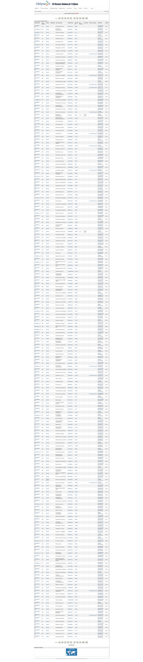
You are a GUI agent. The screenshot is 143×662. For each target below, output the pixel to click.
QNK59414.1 (70, 234)
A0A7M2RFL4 (100, 200)
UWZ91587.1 (70, 424)
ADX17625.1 (37, 353)
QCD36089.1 (70, 479)
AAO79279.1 (70, 525)
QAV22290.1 (37, 491)
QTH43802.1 (70, 259)
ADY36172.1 (37, 479)
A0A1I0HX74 (100, 365)
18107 (76, 593)
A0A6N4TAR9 (100, 240)
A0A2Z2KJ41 (100, 203)
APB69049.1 (37, 59)
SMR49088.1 (70, 41)
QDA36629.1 (37, 476)
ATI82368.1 (37, 563)
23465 (76, 158)
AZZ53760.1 (37, 148)
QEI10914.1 (70, 633)
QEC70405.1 (37, 565)
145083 (76, 53)
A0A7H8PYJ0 (100, 47)
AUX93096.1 (37, 399)
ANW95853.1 (70, 167)
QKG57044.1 (37, 90)
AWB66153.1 (37, 362)
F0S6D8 (99, 390)
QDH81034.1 (37, 463)
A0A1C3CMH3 (101, 59)
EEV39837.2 (37, 292)
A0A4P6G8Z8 (100, 611)
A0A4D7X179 (100, 298)
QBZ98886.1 (37, 587)
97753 (76, 332)
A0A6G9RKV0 (101, 175)
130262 (76, 72)
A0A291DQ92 (100, 338)
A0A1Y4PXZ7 (100, 151)
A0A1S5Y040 (100, 160)
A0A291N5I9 (100, 562)
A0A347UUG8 (101, 599)
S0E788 (99, 396)
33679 (76, 200)
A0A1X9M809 (100, 221)
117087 (76, 259)
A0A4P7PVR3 (101, 587)
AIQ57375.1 (37, 452)
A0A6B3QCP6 (101, 457)
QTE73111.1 (70, 72)
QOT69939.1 (37, 378)
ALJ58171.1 (37, 197)
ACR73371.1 (70, 262)
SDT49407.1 (37, 50)
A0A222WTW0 (101, 215)
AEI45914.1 (37, 415)
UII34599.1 (70, 115)
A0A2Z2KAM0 (101, 313)
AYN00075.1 (37, 142)
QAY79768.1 (37, 611)
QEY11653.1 (37, 633)
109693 (76, 78)
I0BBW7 (99, 512)
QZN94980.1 (70, 136)
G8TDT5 (99, 139)
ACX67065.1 (37, 411)
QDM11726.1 (37, 157)
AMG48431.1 (37, 430)
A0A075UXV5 (100, 44)
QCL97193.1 (37, 460)
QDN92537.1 (37, 301)
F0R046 (99, 479)
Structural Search (54, 8)
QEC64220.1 (37, 454)
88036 (76, 246)
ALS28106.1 (37, 555)
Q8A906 (99, 114)
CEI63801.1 (37, 32)
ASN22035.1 (70, 375)
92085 (76, 531)
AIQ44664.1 (37, 262)
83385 (76, 47)
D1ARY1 (99, 335)
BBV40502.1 (37, 316)
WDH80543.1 (70, 219)
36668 (76, 29)
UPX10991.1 (70, 124)
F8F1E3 (99, 482)
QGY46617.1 (37, 77)
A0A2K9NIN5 (100, 497)
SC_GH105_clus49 (93, 53)
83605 (76, 44)
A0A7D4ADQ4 (101, 90)
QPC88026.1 (70, 176)
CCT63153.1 (37, 350)
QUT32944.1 (70, 158)
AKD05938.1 (37, 347)
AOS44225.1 (70, 130)
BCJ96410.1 (37, 427)
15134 (76, 197)
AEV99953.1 (37, 38)
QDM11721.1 (37, 608)
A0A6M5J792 (100, 439)
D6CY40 (99, 163)
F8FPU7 (99, 414)
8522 (76, 69)
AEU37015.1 (37, 169)
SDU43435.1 (37, 368)
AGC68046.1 (37, 71)
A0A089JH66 (100, 325)
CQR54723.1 (70, 452)
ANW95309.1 (37, 172)
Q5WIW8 (99, 381)
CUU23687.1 (37, 630)
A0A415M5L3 (100, 506)
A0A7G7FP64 (100, 356)
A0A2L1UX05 (100, 120)
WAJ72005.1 (70, 363)
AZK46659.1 (37, 206)
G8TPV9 (99, 38)
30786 (76, 185)
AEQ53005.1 (37, 359)
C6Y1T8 (99, 145)
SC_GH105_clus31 (93, 200)
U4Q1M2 (99, 255)
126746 (76, 271)
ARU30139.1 (37, 531)
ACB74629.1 (70, 161)
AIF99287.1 (37, 323)
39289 (76, 60)
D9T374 (99, 537)
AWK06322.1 (37, 371)
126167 (76, 590)
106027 (76, 75)
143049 (76, 118)
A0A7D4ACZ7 (101, 500)
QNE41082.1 (37, 237)
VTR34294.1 (37, 96)
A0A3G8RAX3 (101, 154)
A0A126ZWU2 (101, 614)
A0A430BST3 (100, 56)
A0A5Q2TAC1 (100, 136)
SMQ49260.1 (37, 41)
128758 (76, 87)
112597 (76, 167)
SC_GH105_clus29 (93, 87)
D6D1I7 (99, 344)
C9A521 (99, 292)
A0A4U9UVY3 (101, 96)
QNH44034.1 (37, 182)
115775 (76, 176)
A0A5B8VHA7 (101, 565)
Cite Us (92, 8)
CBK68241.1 (37, 571)
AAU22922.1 (37, 620)
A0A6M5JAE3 (100, 267)
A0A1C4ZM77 (100, 117)
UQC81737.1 (70, 396)
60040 (76, 485)
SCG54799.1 (70, 50)
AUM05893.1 (37, 436)
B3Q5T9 (99, 543)
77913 (76, 320)
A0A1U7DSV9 (101, 166)
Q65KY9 (99, 620)
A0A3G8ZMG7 (101, 515)
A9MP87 (99, 270)
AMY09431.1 (37, 53)
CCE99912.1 (70, 228)
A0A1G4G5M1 (101, 194)
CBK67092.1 (37, 163)
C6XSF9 (99, 65)
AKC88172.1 (37, 590)
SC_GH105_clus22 (93, 84)
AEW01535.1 (37, 139)
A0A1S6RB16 (100, 485)
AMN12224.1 (70, 323)
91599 (76, 396)
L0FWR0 (99, 111)
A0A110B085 (100, 209)
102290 (76, 262)
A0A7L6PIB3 (100, 472)
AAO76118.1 (37, 114)
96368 (76, 452)
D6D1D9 (99, 571)
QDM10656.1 (37, 151)
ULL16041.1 (70, 341)
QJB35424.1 (70, 66)
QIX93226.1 (37, 366)
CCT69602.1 (37, 396)
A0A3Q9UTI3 (100, 148)
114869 (76, 207)
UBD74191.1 (70, 26)
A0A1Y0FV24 (100, 74)
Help (76, 8)
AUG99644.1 (37, 273)
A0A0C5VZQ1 (101, 521)
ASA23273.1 (37, 203)
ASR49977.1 (37, 215)
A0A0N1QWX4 (101, 243)
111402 (76, 375)
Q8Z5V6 (99, 602)
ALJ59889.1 (37, 99)
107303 (76, 525)
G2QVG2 (99, 402)
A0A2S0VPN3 (101, 362)
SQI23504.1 (37, 213)
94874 (76, 256)
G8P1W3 (99, 169)
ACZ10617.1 (37, 335)
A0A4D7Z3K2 (100, 460)
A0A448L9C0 (100, 423)
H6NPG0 (99, 341)
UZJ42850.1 (70, 531)
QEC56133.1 (37, 105)
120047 (76, 482)
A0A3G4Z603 (100, 509)
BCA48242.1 (37, 506)
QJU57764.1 (37, 267)
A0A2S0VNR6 (101, 283)
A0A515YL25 (100, 301)
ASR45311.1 (37, 596)
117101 (76, 366)
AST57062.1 (37, 62)
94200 (76, 228)
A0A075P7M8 (100, 322)
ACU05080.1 (37, 145)
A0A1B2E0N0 (100, 234)
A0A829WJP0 (100, 552)
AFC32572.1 (37, 341)
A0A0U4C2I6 (100, 568)
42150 (76, 442)
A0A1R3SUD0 (101, 93)
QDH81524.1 (37, 384)
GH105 (47, 26)
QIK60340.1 (70, 29)
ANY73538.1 (37, 234)
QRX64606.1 (70, 96)
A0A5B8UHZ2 (101, 105)
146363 (76, 50)
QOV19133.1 (37, 200)
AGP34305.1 (37, 246)
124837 (76, 265)
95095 (76, 109)
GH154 (47, 480)
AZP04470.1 (37, 528)
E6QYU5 (99, 319)
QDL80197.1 (70, 35)
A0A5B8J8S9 (100, 276)
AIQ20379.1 (37, 326)
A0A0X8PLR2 (100, 430)
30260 (76, 479)
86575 (76, 41)
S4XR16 (99, 246)
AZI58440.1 (37, 516)
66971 (76, 240)
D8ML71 (99, 417)
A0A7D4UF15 (100, 405)
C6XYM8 (99, 534)
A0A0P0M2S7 (100, 546)
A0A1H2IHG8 (100, 368)
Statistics (70, 8)
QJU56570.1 (37, 439)
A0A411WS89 (100, 68)
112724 (76, 63)
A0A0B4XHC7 (101, 227)
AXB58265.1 (70, 109)
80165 (76, 115)
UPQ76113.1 (70, 142)
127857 (76, 286)
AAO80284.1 (37, 304)
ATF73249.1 (37, 338)
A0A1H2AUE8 (101, 50)
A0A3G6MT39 (100, 420)
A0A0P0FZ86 (100, 310)
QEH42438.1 (70, 151)
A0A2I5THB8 (100, 273)
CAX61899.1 (37, 417)
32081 (76, 234)
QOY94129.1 (37, 584)
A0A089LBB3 (100, 451)
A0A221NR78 (100, 374)
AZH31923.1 (37, 154)
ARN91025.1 (37, 332)
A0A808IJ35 (100, 436)
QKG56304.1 (37, 500)
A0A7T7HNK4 (101, 577)
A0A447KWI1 (100, 617)
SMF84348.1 (37, 258)
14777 (76, 32)
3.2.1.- (80, 115)
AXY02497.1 (37, 599)
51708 (76, 344)
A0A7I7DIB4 (100, 188)
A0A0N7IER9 (100, 197)
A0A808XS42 (100, 295)
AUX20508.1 (70, 246)
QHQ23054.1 (37, 518)
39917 (76, 148)
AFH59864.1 (37, 512)
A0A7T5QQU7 (101, 469)
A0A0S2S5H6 (100, 488)
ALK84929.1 (37, 546)
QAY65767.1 (70, 207)
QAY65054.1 (37, 393)
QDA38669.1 (37, 457)
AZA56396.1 (37, 420)
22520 (76, 633)
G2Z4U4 (99, 448)
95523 (76, 112)
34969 (76, 566)
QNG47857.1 (37, 56)
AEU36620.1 (70, 442)
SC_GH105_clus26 (93, 75)
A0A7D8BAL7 (100, 129)
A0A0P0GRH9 (101, 99)
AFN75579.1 (70, 513)
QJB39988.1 (37, 25)
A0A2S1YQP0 (101, 371)
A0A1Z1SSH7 (100, 605)
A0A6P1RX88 (100, 518)
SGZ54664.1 (37, 636)
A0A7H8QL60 (100, 593)
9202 (76, 164)
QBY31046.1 (37, 433)
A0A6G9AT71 (100, 503)
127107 (76, 516)
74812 (76, 161)
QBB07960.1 (37, 126)
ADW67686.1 (37, 442)
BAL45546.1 (37, 35)
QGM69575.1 (37, 605)
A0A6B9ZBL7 (100, 626)
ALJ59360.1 (37, 311)
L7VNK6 (99, 71)
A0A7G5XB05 (100, 249)
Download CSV (71, 645)
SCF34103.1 (37, 117)
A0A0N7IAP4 (100, 28)
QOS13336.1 (37, 286)
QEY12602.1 (37, 84)
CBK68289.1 (37, 344)
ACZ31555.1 (70, 332)
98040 (76, 323)
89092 (76, 142)
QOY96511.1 (37, 623)
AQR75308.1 (37, 185)
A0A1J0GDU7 (100, 387)
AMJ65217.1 (37, 280)
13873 (76, 96)
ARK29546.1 (37, 221)
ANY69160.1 (70, 182)
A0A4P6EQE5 (101, 393)
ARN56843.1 (70, 164)
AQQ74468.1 (37, 160)
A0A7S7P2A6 (100, 584)
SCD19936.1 (37, 93)
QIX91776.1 (37, 553)
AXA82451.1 (37, 224)
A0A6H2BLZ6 (100, 25)
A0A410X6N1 (100, 491)
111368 (76, 182)
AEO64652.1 (37, 402)
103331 (76, 145)
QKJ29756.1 (37, 405)
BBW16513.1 (37, 188)
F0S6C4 (99, 466)
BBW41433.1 (37, 549)
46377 (76, 35)
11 (86, 18)
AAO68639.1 (37, 602)
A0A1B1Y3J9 (100, 172)
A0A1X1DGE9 (101, 399)
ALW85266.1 (37, 568)
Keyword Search (45, 8)
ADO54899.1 (37, 218)
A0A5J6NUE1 (100, 633)
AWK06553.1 (37, 108)
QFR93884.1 (70, 485)
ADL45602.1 (37, 537)
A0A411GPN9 (100, 126)
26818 (76, 173)
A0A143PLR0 (100, 53)
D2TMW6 (100, 307)
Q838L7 (99, 304)
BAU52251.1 (37, 209)
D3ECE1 (99, 411)
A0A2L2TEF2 (100, 31)
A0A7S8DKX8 (101, 574)
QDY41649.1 (37, 252)
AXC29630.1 (37, 295)
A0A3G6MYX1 (101, 289)
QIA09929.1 (70, 38)
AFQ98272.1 (37, 231)
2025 (108, 11)
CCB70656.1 (37, 448)
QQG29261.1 (37, 469)
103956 (76, 170)
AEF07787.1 (37, 191)
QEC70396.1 (70, 566)
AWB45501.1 (70, 60)
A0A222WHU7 (101, 596)
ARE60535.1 (37, 525)
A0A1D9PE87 (100, 102)
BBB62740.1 (37, 240)
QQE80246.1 (70, 265)
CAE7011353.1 (38, 123)
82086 (76, 84)
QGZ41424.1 (70, 240)
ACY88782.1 (37, 408)
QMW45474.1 (70, 593)
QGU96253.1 (37, 445)
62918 (76, 369)
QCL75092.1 (37, 298)
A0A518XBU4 (100, 252)
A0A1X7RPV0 (101, 41)
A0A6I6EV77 (100, 445)
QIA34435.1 (70, 225)
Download (63, 8)
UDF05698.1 (70, 185)
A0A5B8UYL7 (100, 454)
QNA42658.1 (37, 249)
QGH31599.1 (37, 136)
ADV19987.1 (37, 319)
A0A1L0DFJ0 (100, 636)
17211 (76, 424)
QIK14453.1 (37, 540)
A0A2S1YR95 (100, 108)
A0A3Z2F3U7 (100, 191)
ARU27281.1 (37, 74)
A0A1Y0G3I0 (100, 531)
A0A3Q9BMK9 (101, 528)
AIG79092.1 (37, 44)
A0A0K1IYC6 (100, 286)
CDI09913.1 (37, 256)
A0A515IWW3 (100, 157)
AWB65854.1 (37, 283)
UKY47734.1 (70, 44)
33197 (76, 393)
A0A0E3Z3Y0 (100, 590)
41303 (76, 90)
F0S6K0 (99, 80)
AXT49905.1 (70, 283)
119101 (76, 219)
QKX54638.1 (37, 593)
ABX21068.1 (37, 270)
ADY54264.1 (37, 390)
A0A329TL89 (100, 224)
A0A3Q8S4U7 (100, 206)
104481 (76, 124)
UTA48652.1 (70, 47)
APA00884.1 (37, 102)
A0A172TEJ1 (100, 87)
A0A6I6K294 (100, 77)
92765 (76, 225)
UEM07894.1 (70, 369)
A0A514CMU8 (101, 463)
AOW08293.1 (70, 587)
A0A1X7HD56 (100, 258)
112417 (76, 130)
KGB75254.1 (70, 320)
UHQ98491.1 (70, 286)
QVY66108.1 (70, 173)
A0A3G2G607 (100, 142)
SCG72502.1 (70, 118)
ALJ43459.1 (37, 29)
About (81, 8)
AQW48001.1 (37, 485)
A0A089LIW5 (100, 261)
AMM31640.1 (70, 516)
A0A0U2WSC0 (101, 555)
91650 (76, 363)
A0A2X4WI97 (100, 212)
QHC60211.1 (70, 148)
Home (37, 8)
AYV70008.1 (37, 509)
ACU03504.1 (37, 65)
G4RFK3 (99, 359)
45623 (76, 513)
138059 (76, 133)
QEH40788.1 (70, 344)
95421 (76, 151)
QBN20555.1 (37, 494)
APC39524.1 (37, 387)
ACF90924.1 (37, 243)
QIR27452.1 (37, 176)
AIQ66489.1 (37, 329)
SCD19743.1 (37, 581)
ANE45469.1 (37, 87)
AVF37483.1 (37, 120)
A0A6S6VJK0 (100, 123)
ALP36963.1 (37, 488)
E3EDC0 (99, 218)
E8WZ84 (99, 442)
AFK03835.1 (70, 90)
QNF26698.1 (37, 356)
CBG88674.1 (37, 307)
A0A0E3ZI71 (100, 347)
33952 (76, 66)
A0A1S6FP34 (100, 185)
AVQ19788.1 (70, 63)
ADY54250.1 (37, 466)
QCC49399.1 (37, 133)
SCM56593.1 (37, 194)
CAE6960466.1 (71, 271)
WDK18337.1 (70, 32)
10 (83, 18)
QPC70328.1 (37, 574)
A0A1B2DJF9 (100, 264)
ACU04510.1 (37, 534)
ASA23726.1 (37, 313)
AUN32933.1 (37, 497)
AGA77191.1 (37, 111)
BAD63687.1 (37, 381)
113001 (76, 341)
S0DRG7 (99, 350)
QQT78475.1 (70, 197)
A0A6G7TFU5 (100, 540)
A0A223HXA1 (100, 62)
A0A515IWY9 (100, 608)
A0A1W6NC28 (101, 332)
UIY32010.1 (70, 256)
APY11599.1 (37, 166)
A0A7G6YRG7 (101, 237)
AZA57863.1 (37, 289)
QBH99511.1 (37, 68)
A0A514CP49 (100, 384)
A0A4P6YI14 (100, 494)
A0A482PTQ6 (100, 433)
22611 (76, 38)
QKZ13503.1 (70, 78)
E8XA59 (99, 353)
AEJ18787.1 (37, 482)
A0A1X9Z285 (100, 559)
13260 (76, 283)
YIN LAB (62, 658)
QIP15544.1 (37, 504)
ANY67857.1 (37, 264)
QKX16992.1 (37, 47)
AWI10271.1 (70, 69)
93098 (76, 587)
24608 (76, 26)
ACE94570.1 (37, 543)
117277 (76, 136)
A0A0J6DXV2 (100, 178)
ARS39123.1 (37, 559)
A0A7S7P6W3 (101, 623)
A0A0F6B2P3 (100, 408)
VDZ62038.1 (37, 617)
